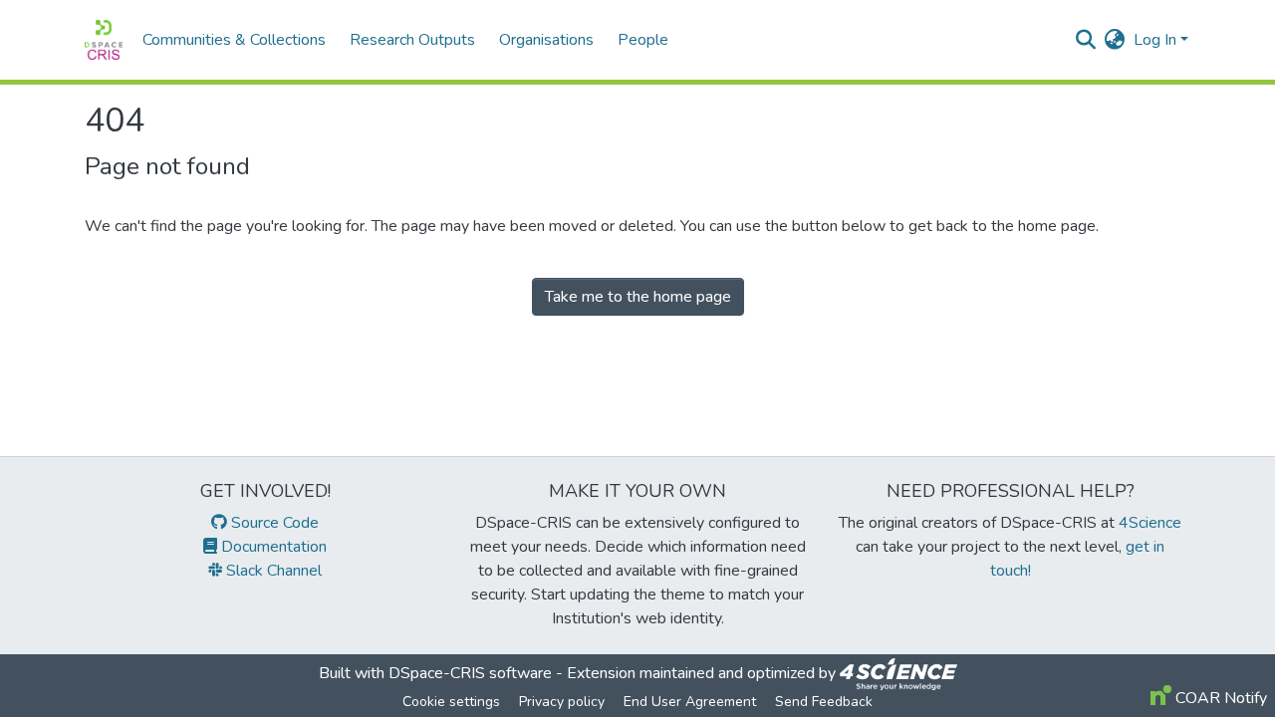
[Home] (104, 40)
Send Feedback (824, 701)
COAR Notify (1219, 698)
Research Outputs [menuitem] (412, 40)
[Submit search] (1086, 40)
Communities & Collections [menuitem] (234, 40)
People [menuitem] (643, 40)
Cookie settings (451, 701)
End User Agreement (690, 701)
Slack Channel (272, 571)
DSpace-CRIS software (470, 673)
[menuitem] (1115, 40)
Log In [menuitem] (1155, 40)
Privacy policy (562, 701)
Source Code (273, 523)
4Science (1150, 523)
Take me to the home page (638, 297)
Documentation (272, 547)
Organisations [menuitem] (546, 40)
